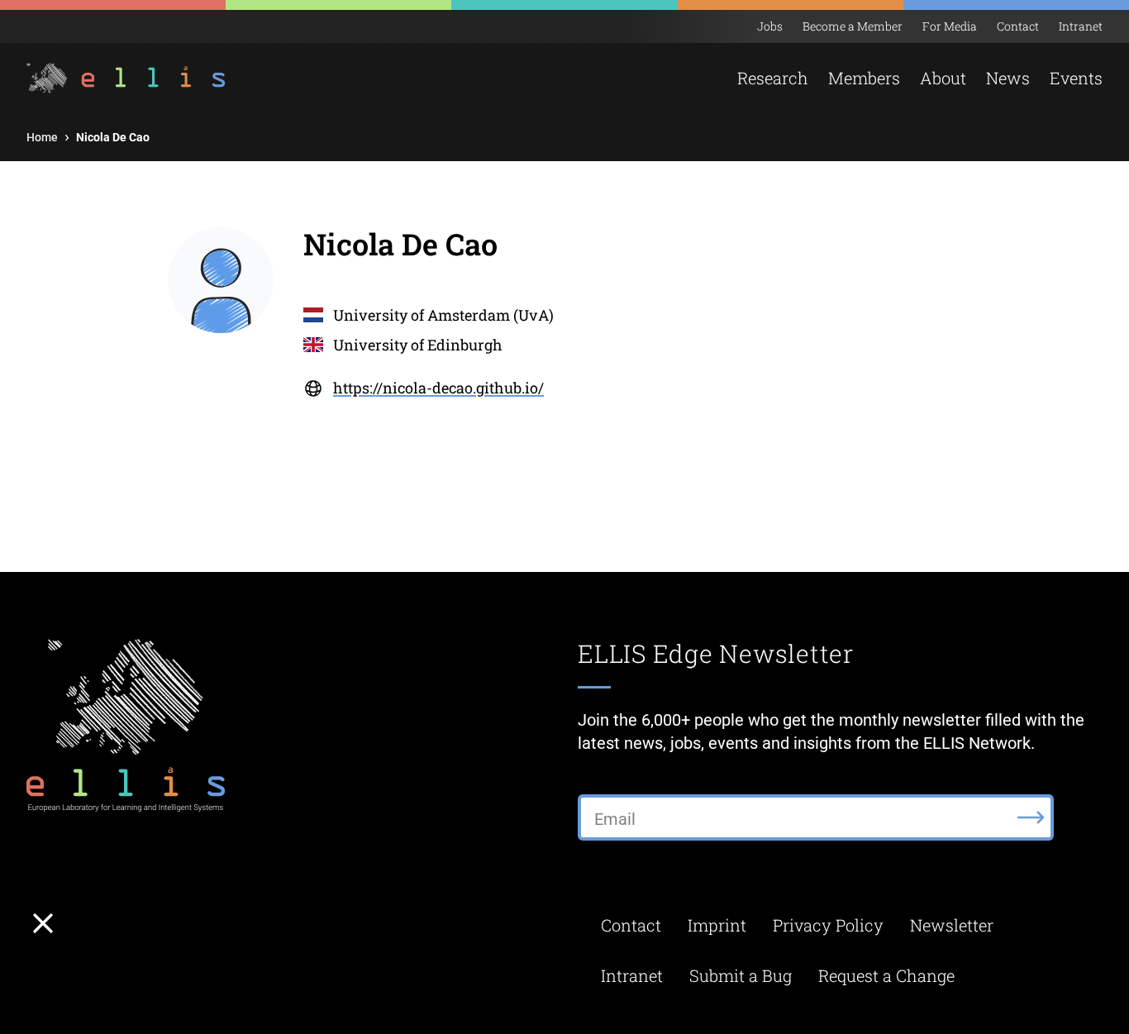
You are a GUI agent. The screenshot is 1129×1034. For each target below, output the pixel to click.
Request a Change (886, 975)
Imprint (717, 925)
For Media (949, 26)
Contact (1018, 26)
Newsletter (951, 925)
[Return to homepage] (116, 78)
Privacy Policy (828, 925)
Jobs (770, 26)
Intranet (1081, 26)
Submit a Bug (740, 975)
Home (42, 137)
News (1008, 77)
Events (1076, 77)
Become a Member (853, 26)
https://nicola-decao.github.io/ (438, 388)
